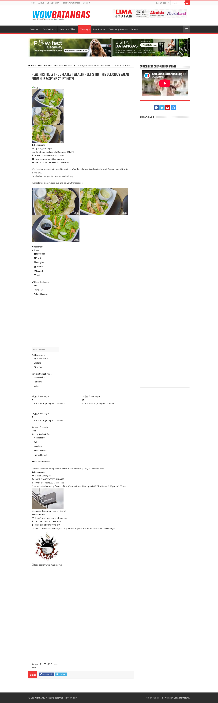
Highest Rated (40, 455)
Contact (86, 3)
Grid (42, 461)
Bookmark (38, 247)
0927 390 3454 (54, 521)
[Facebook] (157, 3)
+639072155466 (56, 155)
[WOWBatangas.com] (61, 15)
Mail (38, 275)
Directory (84, 29)
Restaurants (39, 145)
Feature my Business (71, 3)
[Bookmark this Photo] (32, 400)
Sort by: (42, 374)
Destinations (48, 29)
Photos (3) (38, 290)
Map (36, 285)
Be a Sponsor (53, 3)
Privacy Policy (71, 698)
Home (32, 3)
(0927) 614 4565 (56, 479)
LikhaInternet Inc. (182, 698)
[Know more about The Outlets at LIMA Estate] (150, 13)
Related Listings (41, 294)
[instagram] (168, 3)
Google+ (40, 262)
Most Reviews (40, 450)
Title (36, 442)
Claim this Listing (41, 282)
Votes (36, 386)
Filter (34, 431)
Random (38, 382)
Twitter (39, 258)
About (41, 3)
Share (36, 250)
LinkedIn (40, 271)
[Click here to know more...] (109, 47)
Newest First (39, 377)
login (45, 403)
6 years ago (43, 396)
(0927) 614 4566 (56, 483)
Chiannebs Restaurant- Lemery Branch (49, 511)
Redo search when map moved (48, 565)
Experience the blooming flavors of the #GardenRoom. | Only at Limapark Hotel (68, 468)
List (35, 461)
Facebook (40, 254)
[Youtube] (164, 3)
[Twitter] (160, 3)
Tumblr (39, 266)
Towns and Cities (67, 29)
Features (34, 29)
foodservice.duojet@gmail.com (49, 159)
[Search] (187, 2)
